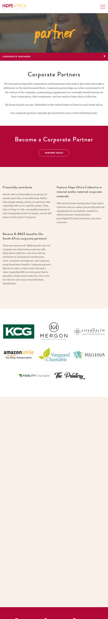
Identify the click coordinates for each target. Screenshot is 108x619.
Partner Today (54, 153)
